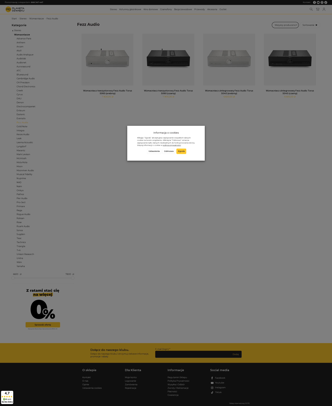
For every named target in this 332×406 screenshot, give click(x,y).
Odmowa (169, 151)
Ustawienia (154, 151)
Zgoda (181, 151)
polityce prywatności (172, 145)
